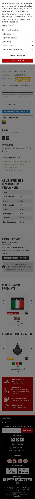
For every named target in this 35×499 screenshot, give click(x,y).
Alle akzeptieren (17, 60)
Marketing (7, 41)
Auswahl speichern (17, 56)
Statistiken (7, 34)
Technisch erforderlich (11, 30)
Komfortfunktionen (10, 38)
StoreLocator (8, 45)
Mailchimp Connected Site (13, 49)
